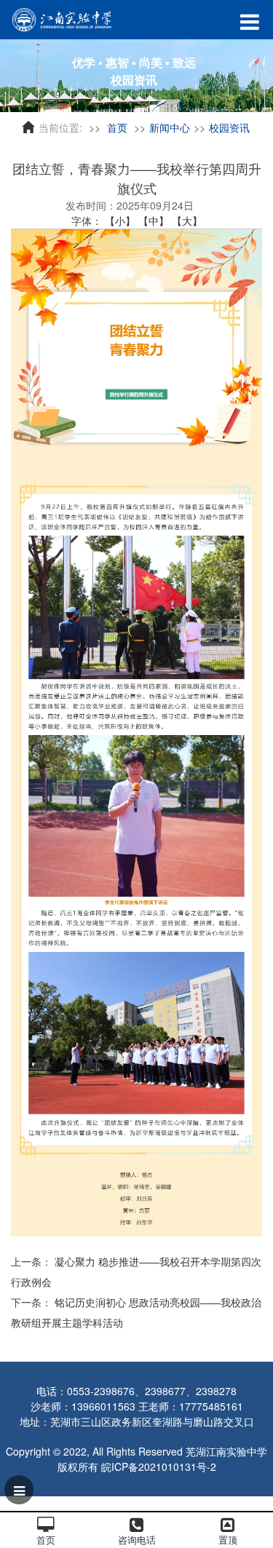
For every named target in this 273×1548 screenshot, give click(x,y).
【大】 (187, 220)
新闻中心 (169, 127)
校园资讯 (229, 127)
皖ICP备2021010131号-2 (158, 1466)
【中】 (153, 220)
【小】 (120, 220)
